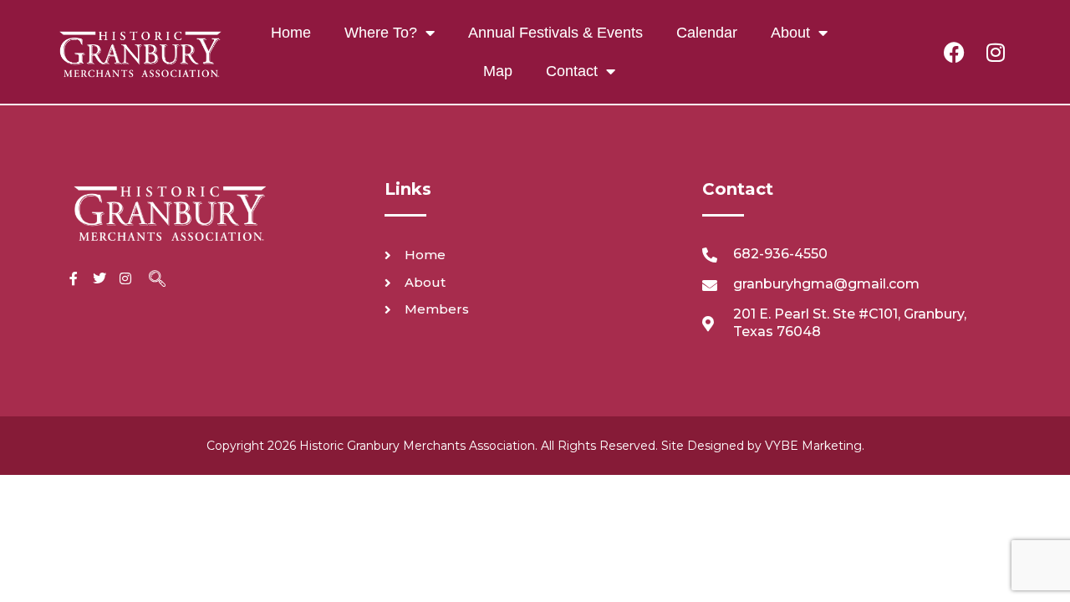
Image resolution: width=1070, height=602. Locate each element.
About (790, 32)
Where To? (380, 32)
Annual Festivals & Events (555, 32)
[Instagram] (995, 52)
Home (291, 32)
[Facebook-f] (73, 278)
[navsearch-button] (157, 280)
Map (497, 71)
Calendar (706, 32)
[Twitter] (99, 278)
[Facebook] (954, 52)
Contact (572, 71)
